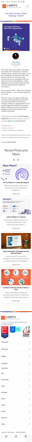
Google (3, 411)
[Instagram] (21, 1)
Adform (3, 405)
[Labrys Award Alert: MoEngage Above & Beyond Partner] (16, 241)
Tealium (3, 424)
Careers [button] (7, 1)
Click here (3, 142)
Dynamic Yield (4, 379)
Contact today (5, 322)
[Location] (23, 1)
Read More (16, 188)
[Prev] (14, 161)
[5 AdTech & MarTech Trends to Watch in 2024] (16, 277)
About (2, 1)
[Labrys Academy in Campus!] (16, 206)
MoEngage (4, 392)
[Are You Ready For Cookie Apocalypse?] (16, 172)
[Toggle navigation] (27, 6)
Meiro (2, 373)
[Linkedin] (18, 1)
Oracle (3, 386)
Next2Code (4, 417)
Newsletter (14, 1)
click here (13, 121)
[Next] (17, 161)
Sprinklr (3, 398)
